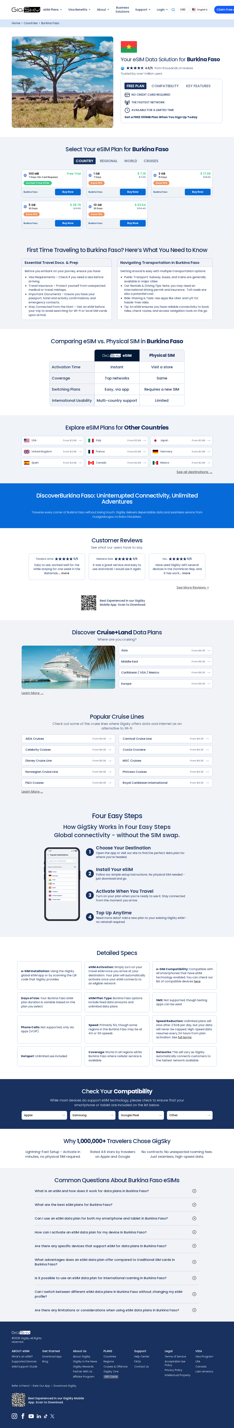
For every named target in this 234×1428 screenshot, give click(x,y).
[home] (26, 9)
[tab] (135, 86)
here (197, 981)
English (201, 9)
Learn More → (33, 693)
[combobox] (200, 10)
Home (16, 23)
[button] (52, 9)
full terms (185, 1037)
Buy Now (67, 192)
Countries (31, 23)
